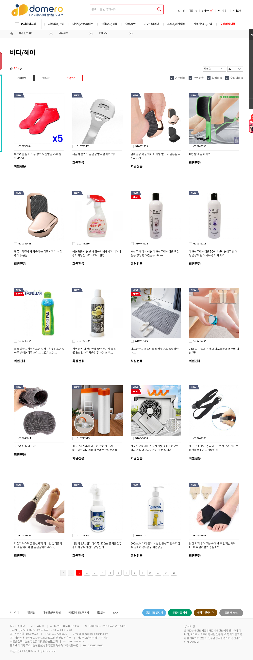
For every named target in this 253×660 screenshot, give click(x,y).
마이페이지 (222, 10)
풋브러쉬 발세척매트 (26, 446)
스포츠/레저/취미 (176, 24)
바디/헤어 (63, 33)
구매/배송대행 (227, 24)
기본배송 (180, 78)
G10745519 (83, 438)
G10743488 (24, 535)
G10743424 (83, 535)
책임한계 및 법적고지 (78, 612)
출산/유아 (130, 24)
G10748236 (83, 243)
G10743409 (199, 535)
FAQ (115, 612)
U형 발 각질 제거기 (200, 154)
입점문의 (101, 612)
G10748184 (24, 341)
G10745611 (24, 438)
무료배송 (199, 78)
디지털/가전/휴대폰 (82, 24)
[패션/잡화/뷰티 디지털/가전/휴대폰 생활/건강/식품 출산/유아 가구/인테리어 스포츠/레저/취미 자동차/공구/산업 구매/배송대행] (126, 20)
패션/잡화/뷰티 (56, 24)
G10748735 (199, 146)
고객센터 (236, 10)
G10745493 (141, 438)
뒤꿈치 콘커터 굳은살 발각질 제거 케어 (94, 154)
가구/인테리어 (151, 24)
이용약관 (30, 612)
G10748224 (141, 243)
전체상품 (103, 33)
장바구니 (207, 10)
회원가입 (193, 10)
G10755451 (83, 146)
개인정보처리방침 (51, 612)
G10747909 (141, 341)
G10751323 (141, 146)
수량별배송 (236, 78)
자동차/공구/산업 (203, 24)
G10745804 (199, 341)
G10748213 (199, 243)
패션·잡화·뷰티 (26, 33)
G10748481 (24, 243)
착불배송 (217, 78)
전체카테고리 (28, 24)
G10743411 (141, 535)
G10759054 (24, 146)
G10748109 (83, 341)
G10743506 (199, 438)
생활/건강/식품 (109, 24)
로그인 (181, 10)
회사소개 (14, 612)
